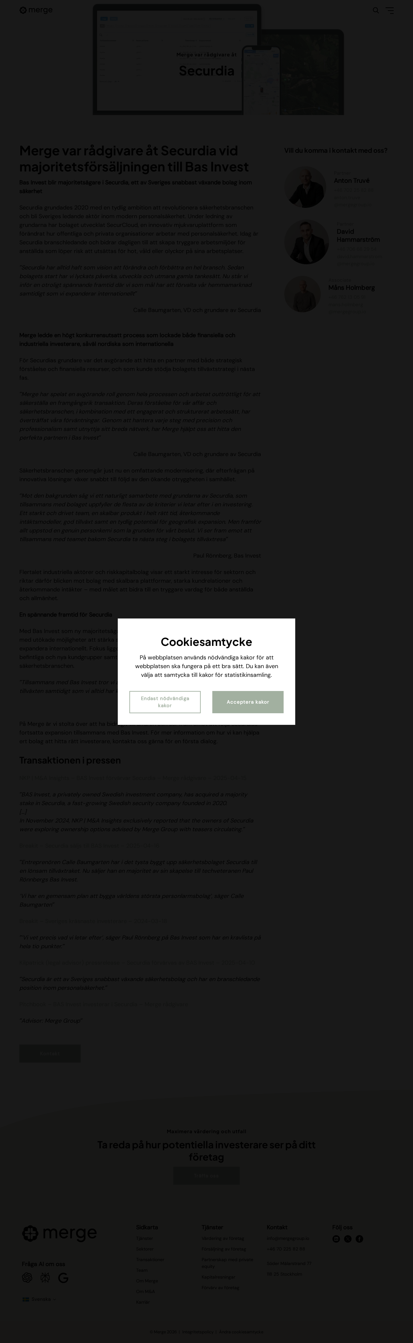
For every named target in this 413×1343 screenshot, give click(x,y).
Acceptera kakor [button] (248, 702)
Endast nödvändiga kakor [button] (165, 702)
